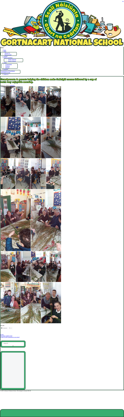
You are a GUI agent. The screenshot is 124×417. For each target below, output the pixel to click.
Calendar (5, 56)
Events (2, 334)
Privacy (7, 67)
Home (4, 50)
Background (8, 54)
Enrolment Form (5, 72)
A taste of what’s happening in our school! (10, 337)
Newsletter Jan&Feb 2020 (6, 336)
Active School (12, 61)
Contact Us (5, 74)
